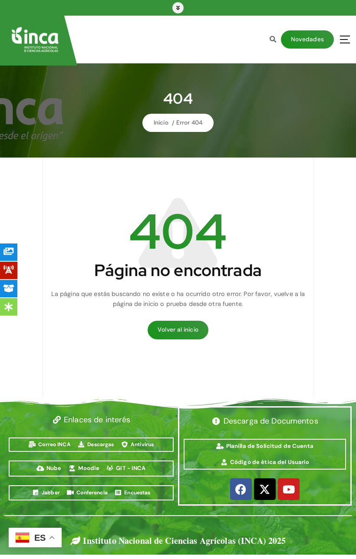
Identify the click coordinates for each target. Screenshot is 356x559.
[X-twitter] (265, 489)
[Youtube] (289, 489)
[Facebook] (241, 489)
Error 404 (189, 122)
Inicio (161, 122)
